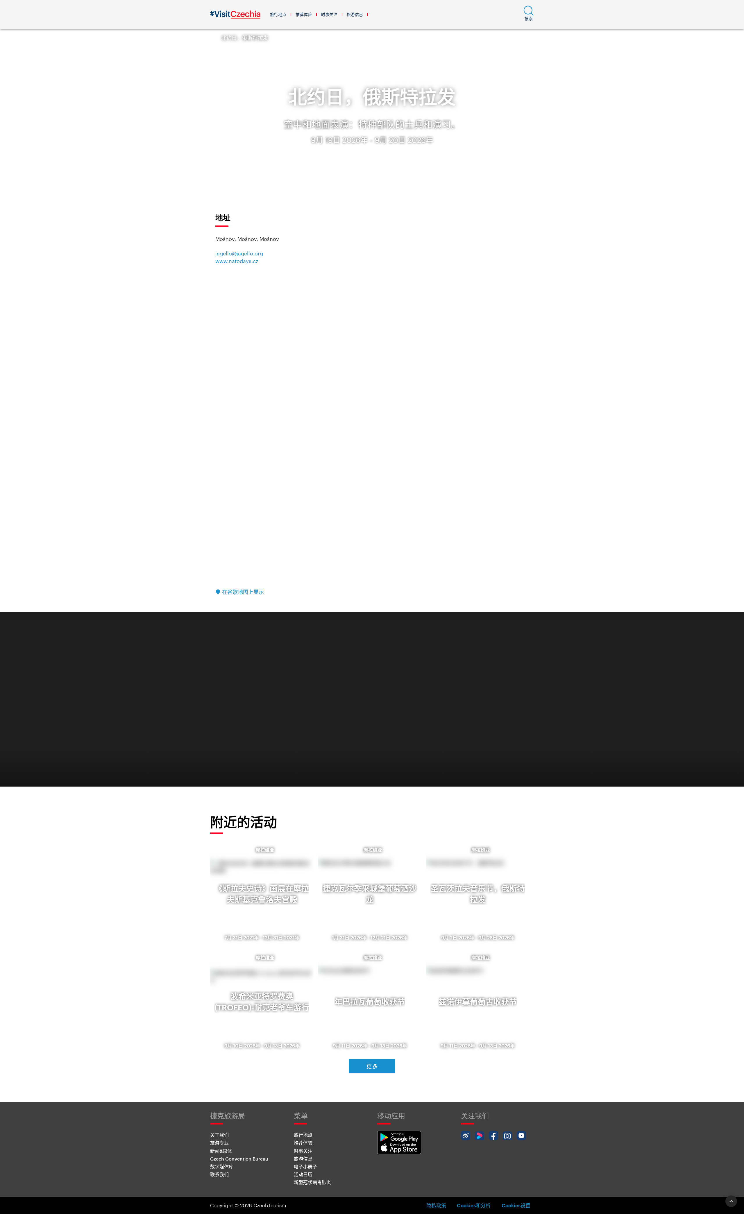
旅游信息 (355, 14)
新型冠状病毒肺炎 (312, 1182)
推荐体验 (304, 14)
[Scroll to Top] (731, 1201)
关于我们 (219, 1135)
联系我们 (219, 1174)
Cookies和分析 (474, 1205)
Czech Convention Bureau (239, 1158)
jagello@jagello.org (239, 253)
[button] (528, 15)
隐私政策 (436, 1205)
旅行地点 (278, 14)
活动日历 (303, 1174)
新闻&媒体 (221, 1151)
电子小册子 (305, 1166)
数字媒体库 (221, 1166)
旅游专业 (219, 1142)
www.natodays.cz (236, 261)
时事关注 (329, 14)
